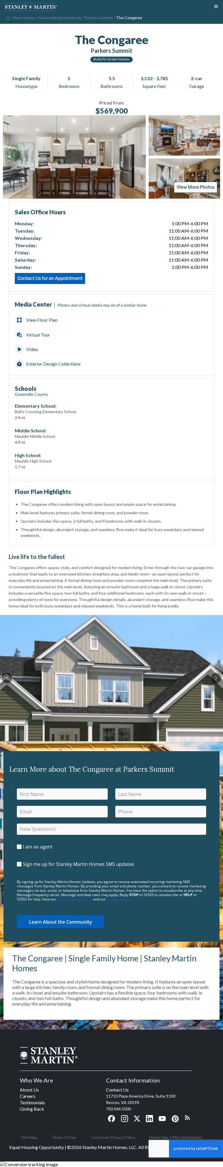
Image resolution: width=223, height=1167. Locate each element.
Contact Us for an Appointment (49, 278)
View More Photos (196, 187)
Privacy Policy (117, 899)
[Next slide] (216, 678)
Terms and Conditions (74, 899)
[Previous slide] (7, 678)
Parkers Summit (111, 50)
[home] (7, 17)
